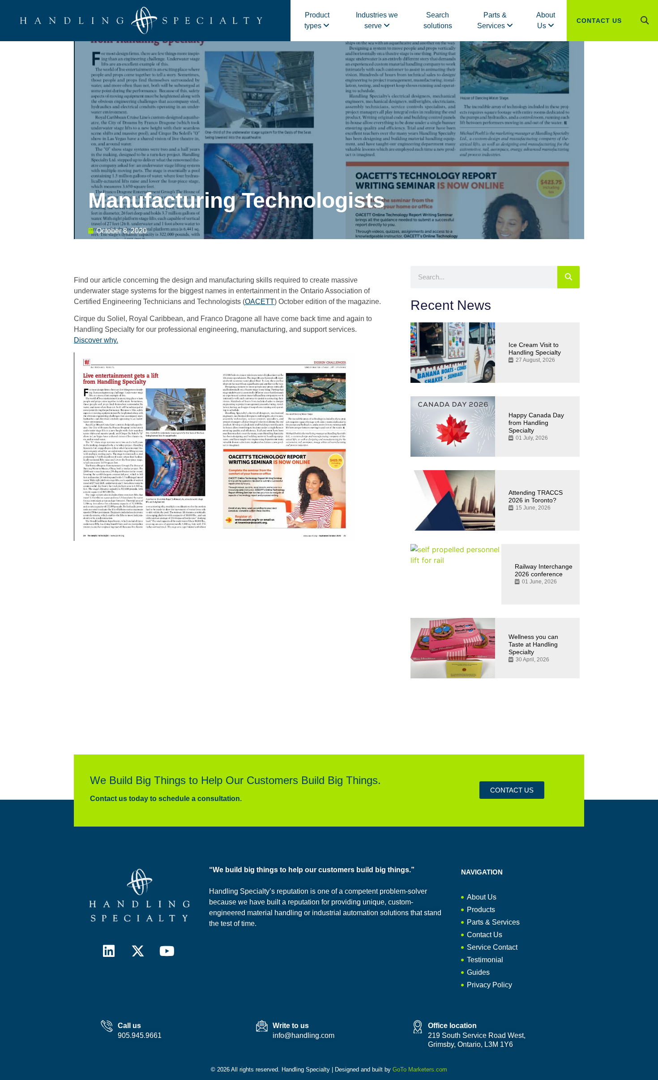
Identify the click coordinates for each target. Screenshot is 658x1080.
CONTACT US (599, 20)
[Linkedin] (108, 951)
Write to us (291, 1025)
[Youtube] (167, 951)
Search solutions (437, 20)
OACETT (259, 301)
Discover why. (96, 340)
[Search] (568, 277)
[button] (644, 20)
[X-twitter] (137, 951)
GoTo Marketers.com (420, 1069)
